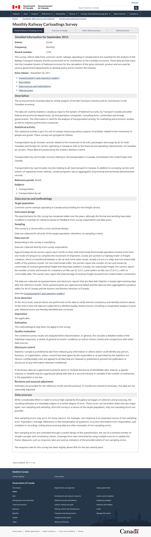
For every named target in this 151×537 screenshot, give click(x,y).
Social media (17, 531)
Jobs (14, 496)
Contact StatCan (18, 476)
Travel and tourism (19, 505)
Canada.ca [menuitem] (134, 14)
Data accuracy (26, 90)
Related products (122, 30)
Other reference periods (91, 30)
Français (135, 2)
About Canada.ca (49, 531)
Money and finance (61, 522)
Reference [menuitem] (46, 14)
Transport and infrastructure (65, 513)
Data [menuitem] (26, 14)
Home (15, 18)
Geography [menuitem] (60, 14)
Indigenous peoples (104, 500)
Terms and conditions (67, 531)
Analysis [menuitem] (34, 14)
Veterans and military (104, 505)
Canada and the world (62, 518)
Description (25, 82)
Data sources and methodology (35, 86)
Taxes (14, 522)
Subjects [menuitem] (16, 14)
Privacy (80, 531)
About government (103, 488)
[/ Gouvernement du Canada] (32, 7)
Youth (99, 509)
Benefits (15, 513)
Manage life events (104, 513)
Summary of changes (60, 30)
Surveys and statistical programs (73, 18)
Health (14, 518)
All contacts (16, 488)
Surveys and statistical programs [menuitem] (94, 14)
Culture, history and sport (64, 505)
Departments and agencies (64, 488)
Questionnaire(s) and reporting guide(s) (39, 77)
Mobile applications (32, 531)
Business (15, 509)
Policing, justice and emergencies (66, 509)
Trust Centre (59, 476)
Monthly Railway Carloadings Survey (28, 30)
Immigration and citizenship (23, 500)
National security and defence (65, 500)
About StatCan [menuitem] (120, 14)
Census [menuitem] (72, 14)
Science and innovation (105, 496)
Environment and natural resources (67, 496)
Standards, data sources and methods (38, 18)
